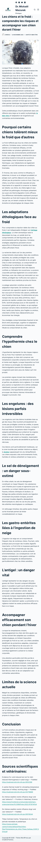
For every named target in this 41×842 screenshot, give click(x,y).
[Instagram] (19, 2)
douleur (7, 452)
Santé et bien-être (32, 34)
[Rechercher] (34, 9)
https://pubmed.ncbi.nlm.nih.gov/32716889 (17, 792)
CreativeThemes (7, 840)
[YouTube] (25, 2)
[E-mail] (22, 2)
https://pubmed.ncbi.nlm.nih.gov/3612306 (17, 782)
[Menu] (38, 9)
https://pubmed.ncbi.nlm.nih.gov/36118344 (17, 814)
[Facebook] (16, 2)
